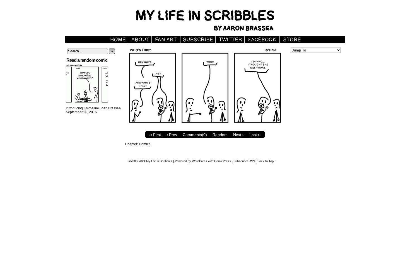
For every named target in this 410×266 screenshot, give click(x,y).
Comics (144, 144)
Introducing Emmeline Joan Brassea (93, 108)
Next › (238, 134)
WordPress (199, 161)
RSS (252, 161)
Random (220, 134)
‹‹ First (155, 134)
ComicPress (222, 161)
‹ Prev (172, 134)
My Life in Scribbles (211, 19)
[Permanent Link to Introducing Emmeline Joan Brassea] (87, 104)
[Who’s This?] (205, 127)
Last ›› (255, 134)
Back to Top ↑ (266, 161)
